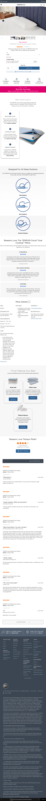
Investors (35, 664)
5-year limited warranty (36, 308)
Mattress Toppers (16, 651)
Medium (4, 646)
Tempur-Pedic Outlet (37, 672)
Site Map (35, 657)
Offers (34, 649)
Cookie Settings (27, 678)
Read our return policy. (36, 318)
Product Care (3, 361)
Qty (8, 68)
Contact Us (25, 658)
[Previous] (2, 38)
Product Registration (27, 647)
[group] (23, 475)
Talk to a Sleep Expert (14, 631)
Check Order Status (27, 643)
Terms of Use (40, 690)
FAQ (24, 656)
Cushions (15, 658)
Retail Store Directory (27, 654)
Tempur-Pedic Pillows (37, 670)
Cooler (4, 641)
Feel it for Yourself (36, 631)
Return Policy (26, 649)
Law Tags (35, 643)
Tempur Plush (16, 656)
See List (40, 632)
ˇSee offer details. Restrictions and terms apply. (14, 725)
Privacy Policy (33, 690)
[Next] (3, 21)
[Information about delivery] (30, 71)
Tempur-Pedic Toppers (38, 674)
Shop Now (13, 399)
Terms (27, 796)
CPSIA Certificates (37, 651)
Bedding (15, 649)
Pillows (14, 647)
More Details (22, 302)
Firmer (4, 643)
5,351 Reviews (26, 46)
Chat (7, 632)
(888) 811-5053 (15, 632)
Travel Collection (16, 654)
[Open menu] (1, 5)
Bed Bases (15, 645)
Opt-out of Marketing (27, 669)
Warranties (25, 651)
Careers (35, 661)
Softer (4, 648)
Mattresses (15, 643)
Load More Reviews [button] (21, 622)
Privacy (23, 796)
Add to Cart (29, 68)
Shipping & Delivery (27, 645)
